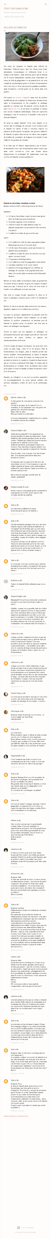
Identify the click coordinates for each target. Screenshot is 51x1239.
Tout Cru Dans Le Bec (16, 8)
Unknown (15, 634)
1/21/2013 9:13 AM (16, 898)
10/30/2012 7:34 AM (18, 767)
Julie (13, 505)
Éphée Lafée (16, 397)
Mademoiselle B (17, 487)
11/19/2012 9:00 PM (17, 867)
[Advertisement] (25, 1139)
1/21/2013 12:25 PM (17, 950)
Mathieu (14, 580)
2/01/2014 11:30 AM (17, 1111)
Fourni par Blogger (27, 1228)
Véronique (15, 711)
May (12, 729)
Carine (13, 957)
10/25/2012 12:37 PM (18, 749)
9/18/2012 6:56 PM (17, 574)
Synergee (33, 1232)
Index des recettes (14, 17)
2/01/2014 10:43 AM (17, 1073)
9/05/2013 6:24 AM (17, 1043)
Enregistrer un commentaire (16, 1116)
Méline (13, 820)
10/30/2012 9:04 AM (18, 793)
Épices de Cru (14, 109)
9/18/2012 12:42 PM (17, 480)
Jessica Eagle (16, 430)
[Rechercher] (45, 3)
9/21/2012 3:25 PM (17, 656)
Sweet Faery (16, 693)
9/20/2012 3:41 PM (17, 627)
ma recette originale (21, 97)
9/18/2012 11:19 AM (17, 424)
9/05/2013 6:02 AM (17, 1014)
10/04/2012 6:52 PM (17, 722)
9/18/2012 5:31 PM (17, 498)
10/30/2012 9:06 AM (18, 814)
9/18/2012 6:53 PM (17, 553)
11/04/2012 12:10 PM (17, 842)
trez (12, 1049)
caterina (14, 849)
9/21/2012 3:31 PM (17, 686)
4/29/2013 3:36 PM (17, 989)
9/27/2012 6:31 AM (17, 704)
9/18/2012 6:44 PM (17, 514)
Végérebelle (16, 756)
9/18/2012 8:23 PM (17, 589)
